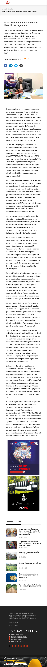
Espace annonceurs (19, 638)
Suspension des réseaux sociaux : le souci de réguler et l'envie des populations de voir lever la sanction (29, 532)
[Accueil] (8, 2)
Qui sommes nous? (18, 634)
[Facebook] (5, 65)
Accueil (4, 9)
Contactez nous (17, 641)
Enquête (10, 9)
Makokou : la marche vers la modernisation (29, 553)
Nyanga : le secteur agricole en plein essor (30, 564)
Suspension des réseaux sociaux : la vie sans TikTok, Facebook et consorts (30, 543)
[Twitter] (16, 65)
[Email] (21, 65)
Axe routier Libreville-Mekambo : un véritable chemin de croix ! (30, 586)
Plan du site (16, 639)
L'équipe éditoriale (18, 636)
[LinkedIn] (11, 65)
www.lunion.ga (13, 622)
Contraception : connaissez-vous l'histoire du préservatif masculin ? (29, 575)
